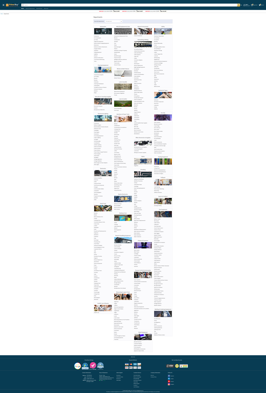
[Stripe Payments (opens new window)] (170, 366)
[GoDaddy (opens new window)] (184, 366)
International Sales (119, 376)
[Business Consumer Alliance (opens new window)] (85, 366)
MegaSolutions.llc (140, 390)
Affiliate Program (136, 383)
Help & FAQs (136, 381)
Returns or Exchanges (137, 376)
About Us (152, 375)
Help (241, 5)
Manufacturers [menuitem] (39, 8)
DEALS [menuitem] (22, 8)
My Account (118, 378)
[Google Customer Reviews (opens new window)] (77, 366)
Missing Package (136, 378)
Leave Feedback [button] (136, 386)
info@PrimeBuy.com (90, 378)
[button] (100, 366)
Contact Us (135, 385)
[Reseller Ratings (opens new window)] (92, 366)
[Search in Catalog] (238, 5)
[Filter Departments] (113, 21)
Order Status (118, 380)
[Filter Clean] (121, 21)
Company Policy (153, 376)
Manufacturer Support (137, 380)
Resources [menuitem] (46, 8)
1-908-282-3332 (89, 376)
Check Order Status (137, 375)
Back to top (133, 356)
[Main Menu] (3, 5)
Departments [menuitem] (30, 8)
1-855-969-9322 (89, 375)
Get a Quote (118, 375)
